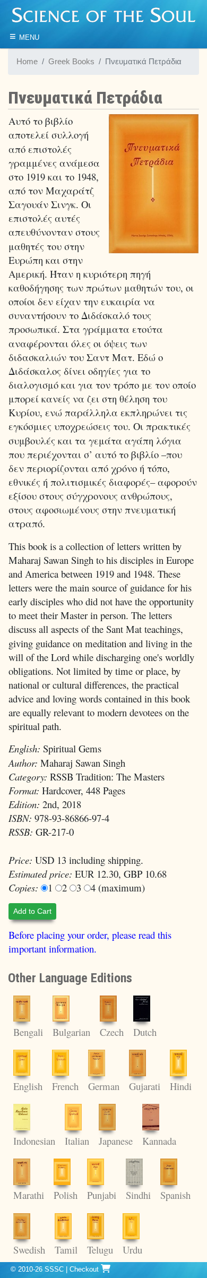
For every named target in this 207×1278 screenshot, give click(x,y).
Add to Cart (32, 911)
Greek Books (71, 61)
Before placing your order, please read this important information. (89, 941)
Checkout (85, 1269)
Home (27, 61)
